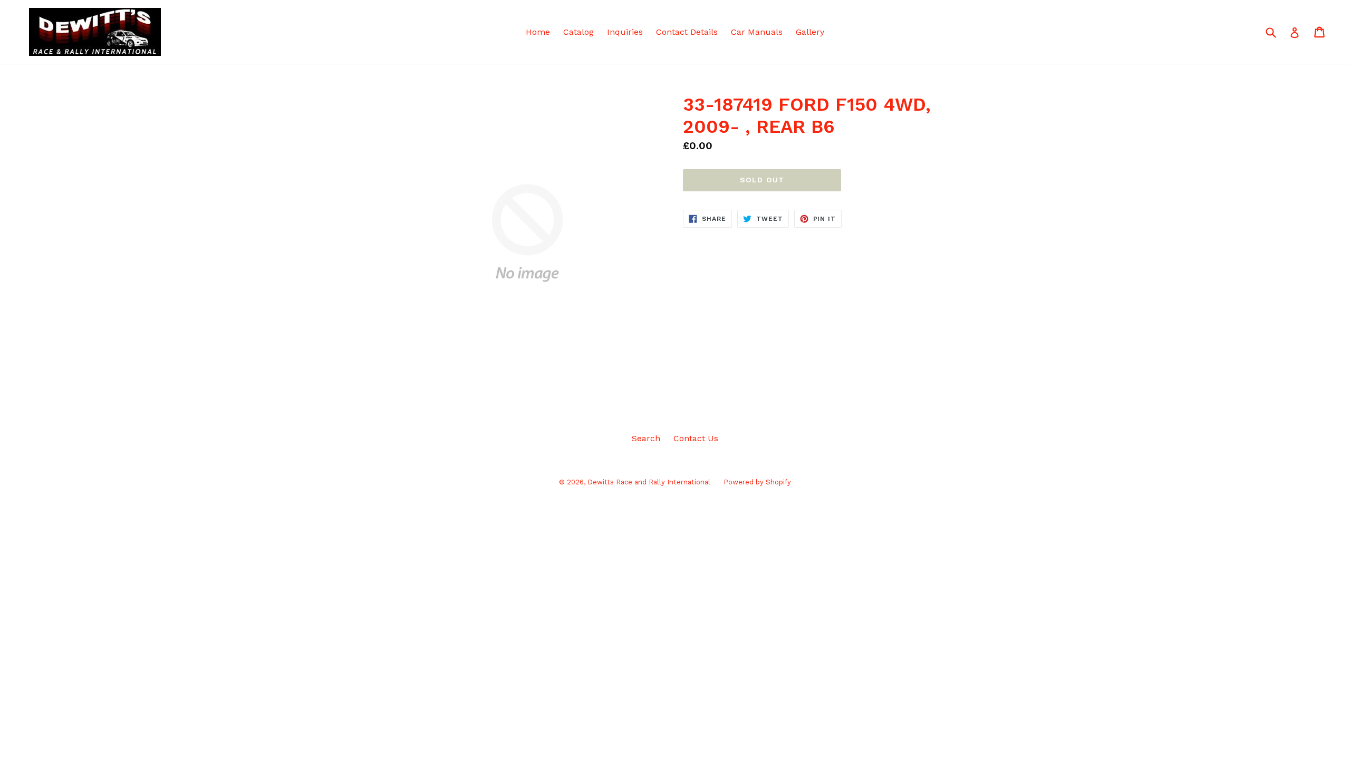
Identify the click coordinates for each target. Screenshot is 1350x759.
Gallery (810, 32)
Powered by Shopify (757, 482)
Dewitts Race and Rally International (648, 482)
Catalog (578, 32)
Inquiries (625, 32)
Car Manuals (757, 32)
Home (538, 32)
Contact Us (695, 438)
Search (646, 438)
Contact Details (687, 32)
